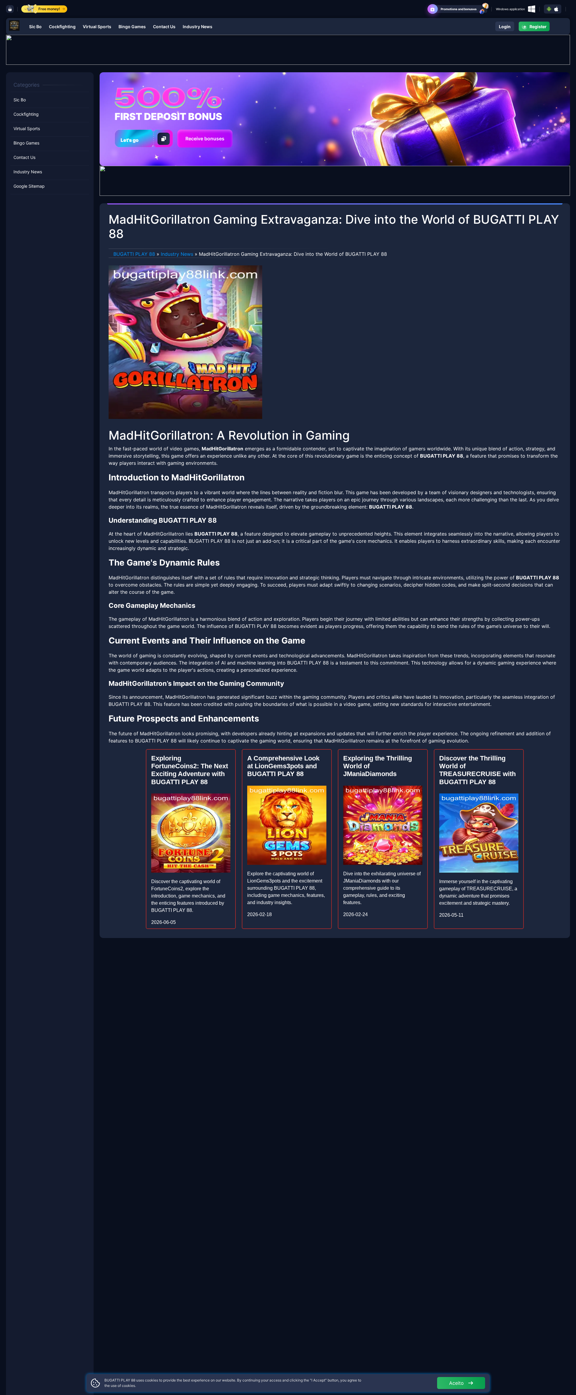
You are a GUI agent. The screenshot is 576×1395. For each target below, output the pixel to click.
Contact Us (164, 26)
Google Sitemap (29, 186)
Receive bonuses (204, 139)
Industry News (197, 26)
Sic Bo (35, 26)
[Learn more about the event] (288, 49)
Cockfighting (62, 26)
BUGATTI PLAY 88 (134, 254)
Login (505, 26)
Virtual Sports (97, 26)
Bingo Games (132, 26)
